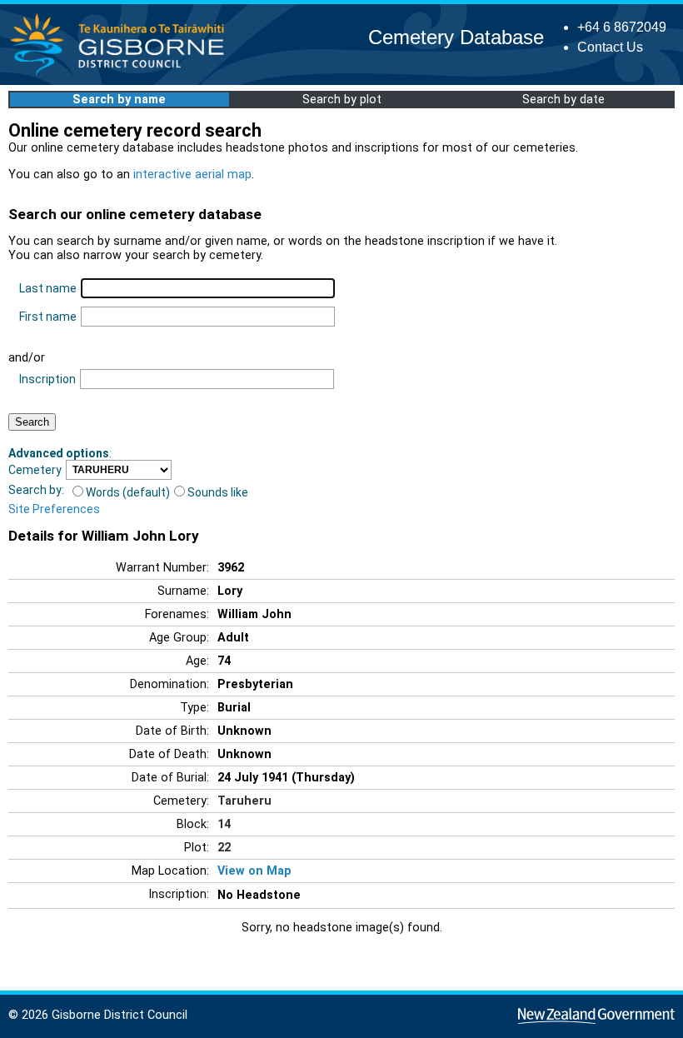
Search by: (36, 490)
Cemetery (35, 470)
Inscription (47, 379)
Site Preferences (54, 509)
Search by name (119, 99)
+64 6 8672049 (621, 27)
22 (224, 848)
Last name (48, 288)
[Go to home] (122, 74)
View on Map (254, 871)
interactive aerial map (192, 174)
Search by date (563, 99)
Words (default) (128, 492)
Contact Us (610, 47)
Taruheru (244, 801)
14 (224, 824)
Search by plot (341, 99)
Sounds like (217, 492)
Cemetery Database (456, 37)
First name (48, 316)
